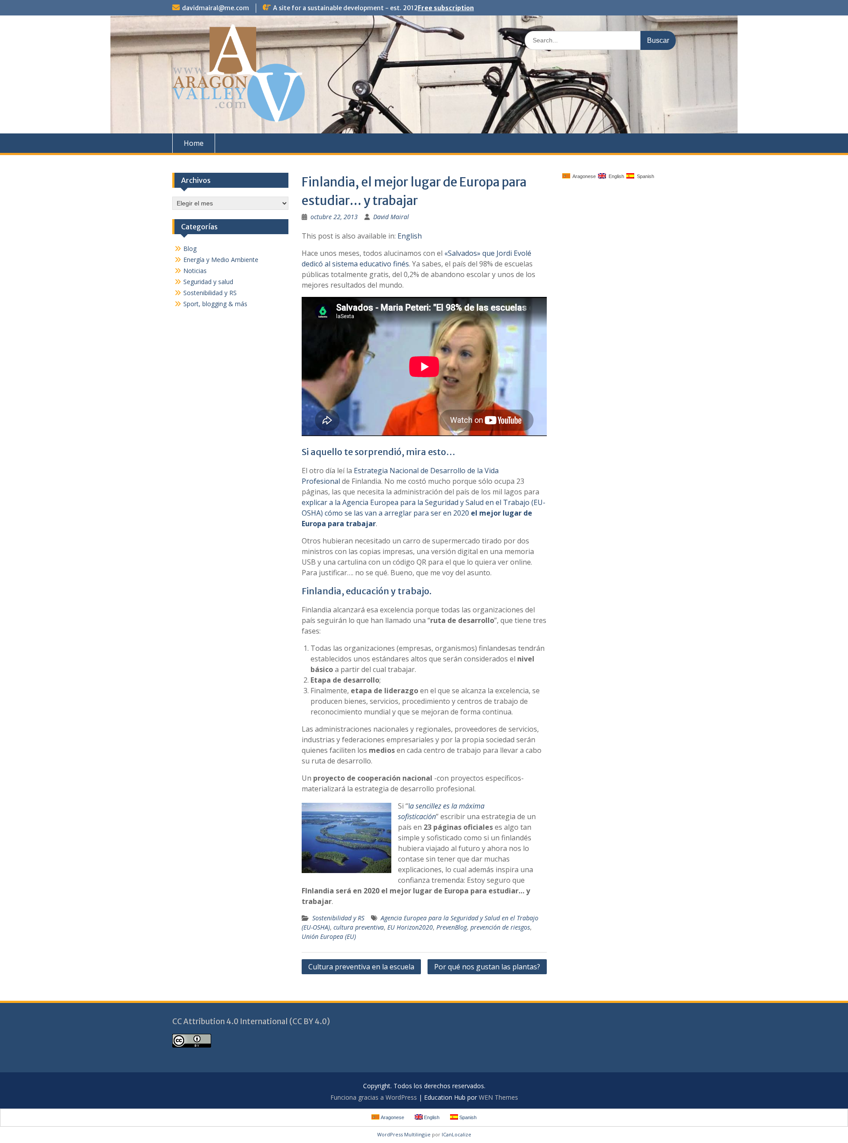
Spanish (644, 176)
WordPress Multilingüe (404, 1134)
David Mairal (391, 217)
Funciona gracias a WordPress (373, 1097)
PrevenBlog (451, 927)
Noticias (195, 270)
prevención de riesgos (500, 927)
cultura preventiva (358, 927)
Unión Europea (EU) (329, 936)
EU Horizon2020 (410, 927)
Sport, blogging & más (215, 304)
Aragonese (583, 176)
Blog (190, 248)
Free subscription (446, 8)
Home (194, 143)
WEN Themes (498, 1097)
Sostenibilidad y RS (338, 918)
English (410, 236)
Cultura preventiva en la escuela (361, 967)
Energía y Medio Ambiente (220, 259)
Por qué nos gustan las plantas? (487, 967)
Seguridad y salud (208, 281)
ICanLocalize (456, 1134)
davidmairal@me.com (215, 8)
